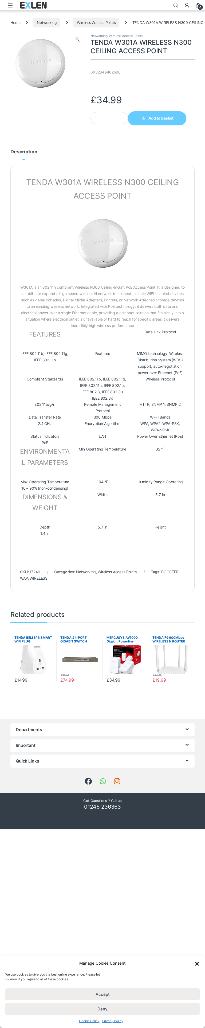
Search (176, 5)
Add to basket (161, 118)
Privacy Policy (112, 1021)
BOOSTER (170, 572)
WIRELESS (39, 578)
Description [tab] (23, 151)
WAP (24, 578)
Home (15, 22)
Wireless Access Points (96, 22)
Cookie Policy (89, 1021)
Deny (102, 1008)
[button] (197, 963)
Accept (103, 994)
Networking (47, 22)
